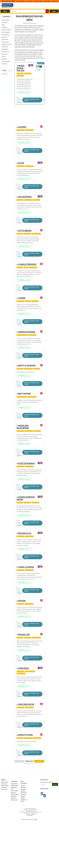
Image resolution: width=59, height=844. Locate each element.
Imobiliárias (4, 27)
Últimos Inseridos (5, 785)
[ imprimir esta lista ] (29, 763)
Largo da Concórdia (6, 29)
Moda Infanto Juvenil (7, 44)
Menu (5, 11)
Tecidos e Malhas (6, 61)
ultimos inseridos (38, 1)
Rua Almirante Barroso (24, 800)
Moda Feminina (5, 34)
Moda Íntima (5, 46)
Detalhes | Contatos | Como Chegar (31, 100)
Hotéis (3, 25)
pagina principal (21, 1)
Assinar (55, 784)
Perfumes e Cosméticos (22, 396)
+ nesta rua (19, 102)
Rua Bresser (23, 794)
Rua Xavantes (24, 792)
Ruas (54, 11)
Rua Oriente (23, 787)
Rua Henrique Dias (29, 130)
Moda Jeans (13, 792)
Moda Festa (4, 37)
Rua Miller (23, 785)
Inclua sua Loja (4, 789)
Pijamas (25, 267)
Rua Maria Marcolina (23, 790)
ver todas (5, 63)
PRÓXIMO (39, 761)
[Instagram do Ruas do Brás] (44, 795)
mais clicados (47, 1)
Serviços (4, 56)
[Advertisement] (52, 37)
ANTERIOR (20, 761)
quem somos (29, 1)
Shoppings (4, 59)
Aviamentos (4, 22)
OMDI (34, 810)
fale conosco (55, 1)
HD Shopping (20, 73)
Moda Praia (4, 54)
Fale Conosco (4, 787)
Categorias (6, 16)
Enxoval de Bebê (14, 790)
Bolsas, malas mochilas (21, 335)
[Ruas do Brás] (7, 5)
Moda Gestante (5, 42)
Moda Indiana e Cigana (29, 671)
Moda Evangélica (6, 32)
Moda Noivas (5, 49)
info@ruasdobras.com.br (32, 808)
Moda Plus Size (5, 51)
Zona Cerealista (5, 20)
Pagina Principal (4, 782)
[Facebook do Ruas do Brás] (42, 793)
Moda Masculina (27, 738)
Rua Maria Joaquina (23, 797)
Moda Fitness (5, 39)
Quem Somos (4, 783)
